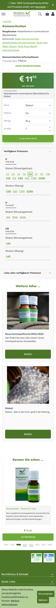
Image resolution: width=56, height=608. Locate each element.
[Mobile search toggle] (40, 14)
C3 (13, 174)
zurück (7, 21)
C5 (24, 174)
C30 (20, 178)
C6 (30, 174)
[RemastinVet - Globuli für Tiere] (28, 485)
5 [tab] (31, 544)
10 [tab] (31, 546)
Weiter (28, 354)
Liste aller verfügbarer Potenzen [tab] (22, 272)
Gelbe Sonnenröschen (27, 39)
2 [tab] (12, 544)
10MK (15, 217)
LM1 (8, 243)
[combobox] (38, 113)
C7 (36, 174)
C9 (41, 174)
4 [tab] (25, 544)
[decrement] (50, 130)
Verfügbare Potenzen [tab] (16, 151)
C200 (42, 178)
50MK (23, 217)
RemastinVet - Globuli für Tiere (21, 508)
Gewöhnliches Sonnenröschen (18, 42)
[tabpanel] (28, 502)
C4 (18, 174)
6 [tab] (37, 544)
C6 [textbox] (27, 113)
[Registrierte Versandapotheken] (36, 557)
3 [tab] (18, 544)
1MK (8, 217)
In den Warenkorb (28, 138)
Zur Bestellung (28, 537)
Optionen (43, 600)
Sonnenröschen (10, 50)
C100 (34, 178)
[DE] (22, 14)
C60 (27, 178)
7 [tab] (43, 544)
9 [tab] (25, 546)
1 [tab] (6, 544)
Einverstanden (46, 594)
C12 (8, 178)
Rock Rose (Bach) (27, 46)
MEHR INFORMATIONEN (28, 66)
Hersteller (40, 6)
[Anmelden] (52, 14)
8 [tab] (49, 544)
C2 (7, 174)
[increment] (50, 127)
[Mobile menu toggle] (3, 14)
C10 (48, 174)
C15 (14, 178)
